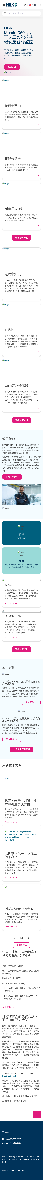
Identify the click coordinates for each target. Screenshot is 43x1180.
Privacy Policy (15, 1159)
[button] (15, 938)
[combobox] (21, 13)
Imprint (29, 1157)
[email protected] (9, 1076)
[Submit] (5, 13)
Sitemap (26, 1159)
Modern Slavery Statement (13, 1157)
